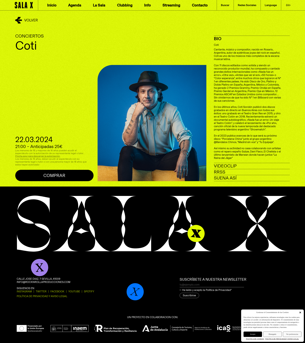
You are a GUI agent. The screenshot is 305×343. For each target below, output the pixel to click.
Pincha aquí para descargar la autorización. (37, 156)
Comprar (54, 175)
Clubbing (124, 5)
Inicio (51, 5)
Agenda (74, 5)
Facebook (57, 291)
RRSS (219, 172)
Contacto (200, 5)
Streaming (171, 5)
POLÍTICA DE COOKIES (255, 339)
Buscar (225, 5)
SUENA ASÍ (225, 178)
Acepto (252, 334)
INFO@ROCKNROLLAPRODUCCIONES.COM (43, 282)
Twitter (41, 291)
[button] (300, 312)
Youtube (74, 291)
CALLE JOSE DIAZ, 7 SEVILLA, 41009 (38, 278)
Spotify (247, 12)
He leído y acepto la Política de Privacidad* (207, 290)
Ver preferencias (292, 334)
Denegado (272, 334)
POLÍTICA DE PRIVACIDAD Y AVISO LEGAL (282, 339)
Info (147, 5)
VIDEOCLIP (225, 166)
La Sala (99, 5)
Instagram (24, 291)
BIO (217, 38)
